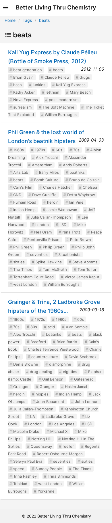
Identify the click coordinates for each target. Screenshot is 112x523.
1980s (61, 319)
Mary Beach (80, 92)
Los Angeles (63, 424)
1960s (18, 150)
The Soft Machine (58, 107)
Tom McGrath (55, 269)
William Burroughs (61, 114)
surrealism (22, 107)
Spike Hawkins (49, 262)
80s (33, 327)
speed (18, 468)
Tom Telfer (87, 269)
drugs (85, 77)
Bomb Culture (46, 179)
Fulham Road (24, 202)
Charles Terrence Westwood (53, 349)
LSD (62, 224)
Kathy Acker (24, 92)
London (42, 224)
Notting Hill (41, 439)
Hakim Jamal (76, 386)
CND (17, 194)
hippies (42, 394)
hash (17, 84)
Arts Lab (20, 172)
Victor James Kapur (82, 277)
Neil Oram (43, 232)
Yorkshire (46, 491)
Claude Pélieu (57, 77)
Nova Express (25, 99)
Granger (47, 386)
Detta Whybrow (81, 194)
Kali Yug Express (71, 84)
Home (10, 20)
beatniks (77, 172)
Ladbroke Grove (60, 416)
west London (25, 284)
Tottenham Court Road (33, 277)
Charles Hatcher (57, 187)
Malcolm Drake (26, 431)
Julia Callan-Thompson (51, 217)
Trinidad (20, 483)
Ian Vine (76, 202)
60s (59, 150)
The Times (22, 269)
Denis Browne (25, 364)
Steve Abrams (84, 262)
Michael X (58, 431)
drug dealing (41, 371)
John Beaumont (50, 401)
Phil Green (22, 247)
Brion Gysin (23, 77)
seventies (39, 254)
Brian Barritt (67, 341)
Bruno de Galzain (84, 179)
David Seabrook (82, 356)
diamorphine (60, 364)
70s (76, 150)
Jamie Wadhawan (62, 209)
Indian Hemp (24, 209)
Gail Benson (52, 379)
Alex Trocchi (47, 157)
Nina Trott (71, 232)
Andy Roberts (75, 165)
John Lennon (87, 401)
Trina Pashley (25, 476)
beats (44, 20)
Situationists (69, 254)
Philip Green (54, 247)
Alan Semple (77, 327)
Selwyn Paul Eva (27, 461)
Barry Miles (49, 172)
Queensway (41, 446)
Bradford (38, 341)
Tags (27, 20)
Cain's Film (22, 187)
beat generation (27, 69)
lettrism (52, 92)
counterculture (44, 356)
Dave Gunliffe (44, 194)
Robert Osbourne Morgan (60, 453)
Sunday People (48, 468)
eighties (70, 371)
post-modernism (63, 99)
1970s (40, 150)
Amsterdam (42, 165)
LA (32, 416)
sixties (19, 262)
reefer (68, 446)
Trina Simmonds (62, 476)
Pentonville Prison (43, 239)
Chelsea (90, 187)
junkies (39, 84)
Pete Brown (80, 239)
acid (51, 327)
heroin (53, 202)
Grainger (21, 386)
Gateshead (84, 379)
